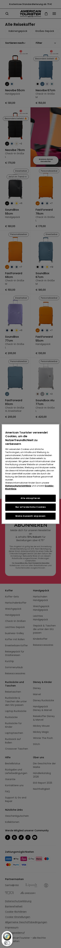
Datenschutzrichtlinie (18, 485)
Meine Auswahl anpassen (30, 516)
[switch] (7, 943)
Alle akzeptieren (30, 498)
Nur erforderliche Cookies (30, 507)
